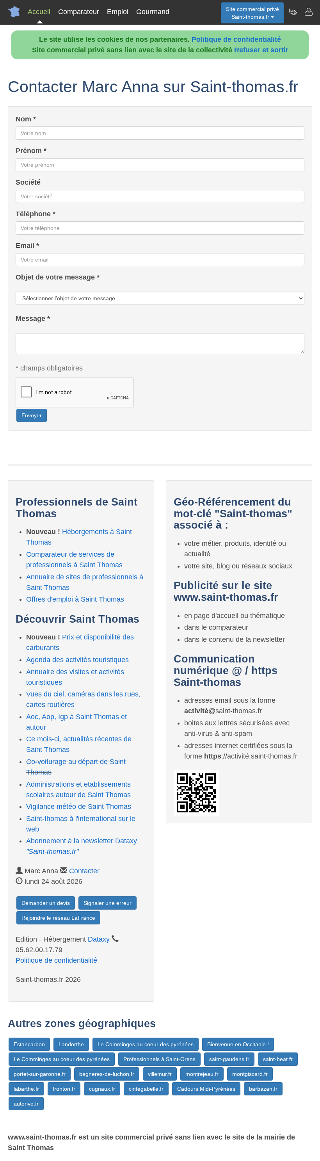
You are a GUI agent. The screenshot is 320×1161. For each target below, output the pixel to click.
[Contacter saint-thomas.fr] (308, 11)
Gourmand (152, 12)
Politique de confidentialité (236, 39)
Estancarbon (29, 1044)
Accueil (39, 12)
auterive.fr (26, 1103)
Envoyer (31, 415)
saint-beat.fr (278, 1059)
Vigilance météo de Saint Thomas (78, 806)
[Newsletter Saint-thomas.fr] (292, 11)
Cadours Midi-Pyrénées (206, 1089)
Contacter (84, 871)
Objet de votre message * (58, 277)
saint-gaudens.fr (229, 1059)
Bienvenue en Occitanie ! (238, 1044)
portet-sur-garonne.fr (40, 1074)
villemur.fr (160, 1074)
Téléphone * (35, 214)
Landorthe (71, 1044)
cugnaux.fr (102, 1089)
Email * (27, 245)
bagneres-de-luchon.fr (106, 1074)
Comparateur (78, 12)
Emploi (117, 12)
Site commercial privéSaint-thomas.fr (252, 13)
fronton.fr (64, 1089)
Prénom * (31, 151)
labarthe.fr (26, 1089)
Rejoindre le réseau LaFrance (58, 918)
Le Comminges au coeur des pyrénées (146, 1044)
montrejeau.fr (202, 1074)
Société (28, 182)
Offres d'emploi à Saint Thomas (75, 599)
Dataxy (99, 939)
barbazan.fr (263, 1089)
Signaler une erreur (108, 903)
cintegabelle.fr (146, 1089)
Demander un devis (45, 903)
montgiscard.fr (250, 1074)
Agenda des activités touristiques (77, 660)
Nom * (26, 119)
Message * (33, 318)
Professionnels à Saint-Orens (159, 1059)
